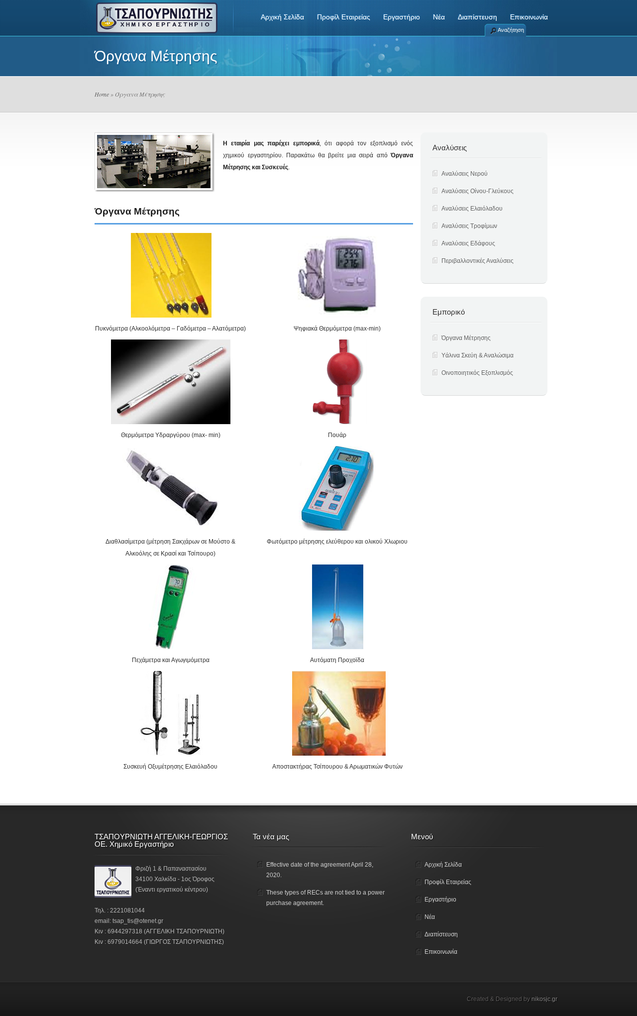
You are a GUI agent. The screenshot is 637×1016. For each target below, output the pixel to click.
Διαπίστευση (477, 17)
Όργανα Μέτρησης (466, 338)
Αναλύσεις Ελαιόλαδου (472, 208)
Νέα (439, 17)
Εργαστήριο (401, 17)
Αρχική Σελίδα (282, 17)
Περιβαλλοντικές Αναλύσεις (477, 260)
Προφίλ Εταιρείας (343, 17)
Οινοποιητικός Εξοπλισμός (477, 372)
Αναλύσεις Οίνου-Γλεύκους (477, 191)
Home (102, 94)
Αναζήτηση (511, 30)
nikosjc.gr (544, 999)
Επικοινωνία (529, 17)
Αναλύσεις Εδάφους (468, 243)
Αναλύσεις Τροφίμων (469, 226)
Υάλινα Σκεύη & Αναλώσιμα (477, 355)
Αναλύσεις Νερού (464, 173)
